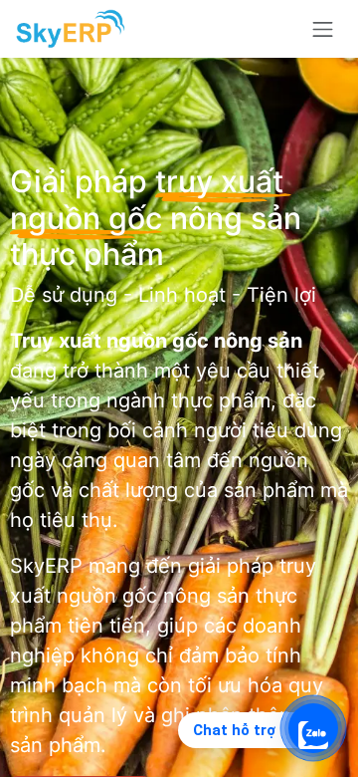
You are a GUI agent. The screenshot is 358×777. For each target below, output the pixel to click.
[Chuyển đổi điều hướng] (323, 29)
